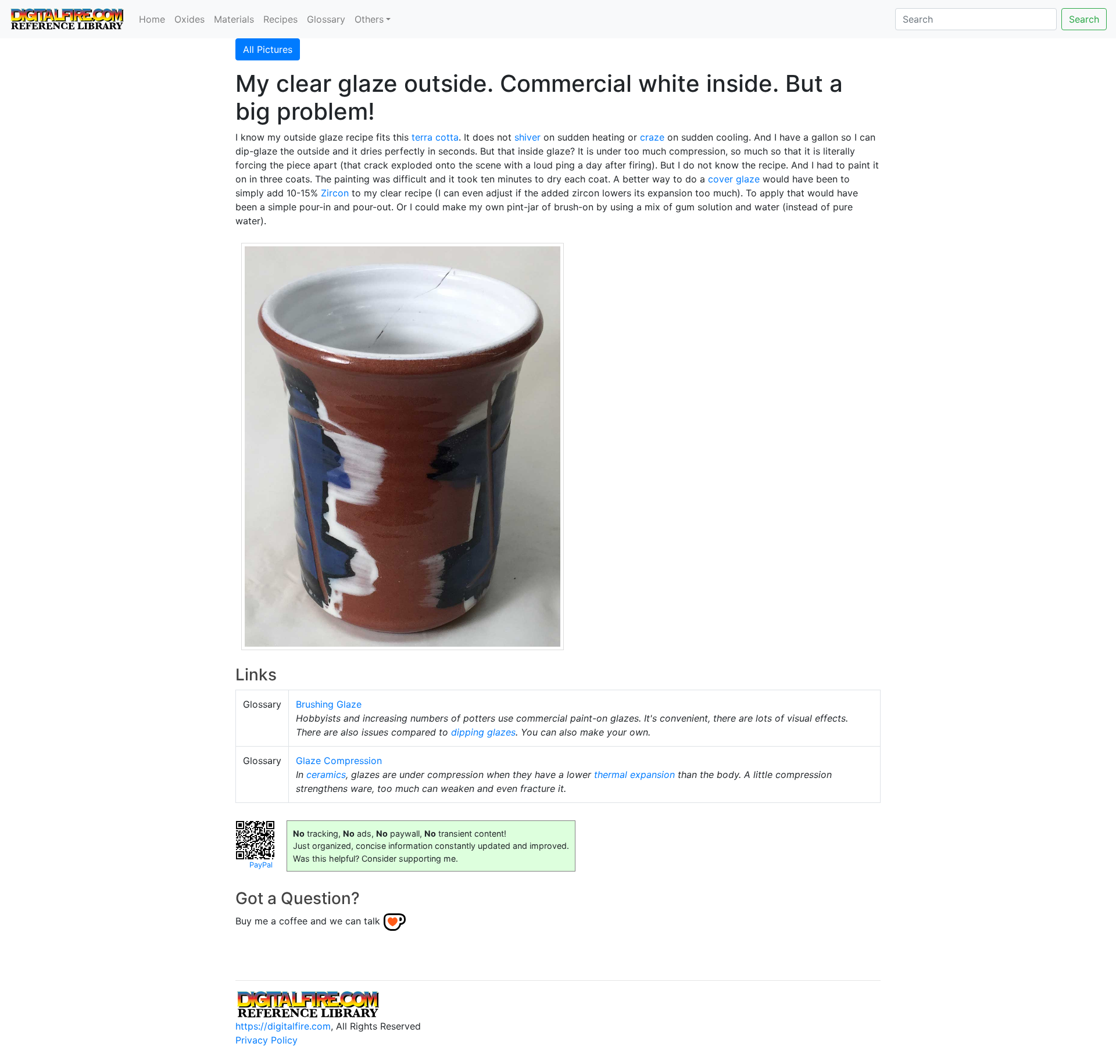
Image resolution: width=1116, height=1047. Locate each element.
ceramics (326, 774)
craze (652, 137)
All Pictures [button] (267, 49)
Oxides (189, 19)
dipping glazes (483, 732)
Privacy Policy (266, 1040)
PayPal (261, 864)
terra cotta (435, 137)
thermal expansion (634, 774)
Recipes (280, 19)
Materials (234, 19)
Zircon (335, 193)
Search (1084, 19)
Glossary (326, 19)
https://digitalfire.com (283, 1026)
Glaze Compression (339, 760)
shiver (527, 137)
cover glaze (734, 179)
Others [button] (369, 19)
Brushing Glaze (329, 704)
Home (152, 19)
